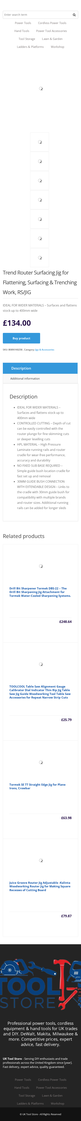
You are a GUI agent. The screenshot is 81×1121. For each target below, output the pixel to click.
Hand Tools (21, 31)
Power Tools (23, 23)
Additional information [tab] (25, 378)
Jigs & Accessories (44, 349)
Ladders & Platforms (30, 47)
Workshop (57, 47)
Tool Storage (27, 39)
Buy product (21, 338)
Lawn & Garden (52, 39)
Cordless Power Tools (52, 23)
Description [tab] (21, 368)
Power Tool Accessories (51, 31)
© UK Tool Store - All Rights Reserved (40, 1114)
